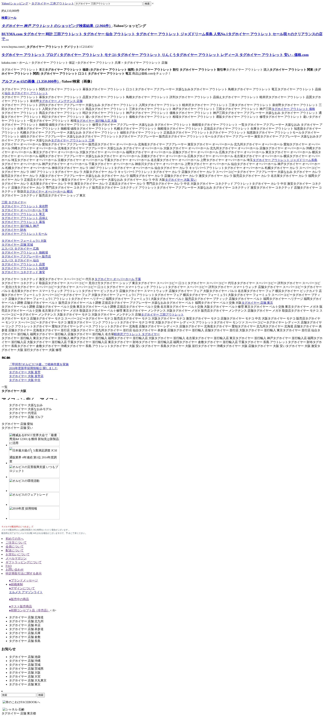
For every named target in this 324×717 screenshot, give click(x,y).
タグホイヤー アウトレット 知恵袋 (25, 268)
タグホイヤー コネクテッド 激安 (23, 272)
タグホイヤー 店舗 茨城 (24, 664)
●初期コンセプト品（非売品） (29, 610)
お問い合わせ (15, 569)
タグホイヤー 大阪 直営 (24, 372)
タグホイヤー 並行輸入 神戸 (20, 226)
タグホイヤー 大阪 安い (180, 179)
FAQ (9, 566)
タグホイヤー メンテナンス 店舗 (60, 101)
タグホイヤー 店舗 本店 (24, 625)
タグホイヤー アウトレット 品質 (23, 264)
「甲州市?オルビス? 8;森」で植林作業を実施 (39, 364)
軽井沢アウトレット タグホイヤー (137, 334)
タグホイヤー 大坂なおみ (26, 405)
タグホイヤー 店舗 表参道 (26, 629)
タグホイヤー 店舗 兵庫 (24, 633)
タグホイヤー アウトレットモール (24, 233)
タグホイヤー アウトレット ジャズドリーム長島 (285, 160)
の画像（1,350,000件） (31, 81)
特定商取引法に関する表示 (24, 573)
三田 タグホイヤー (14, 202)
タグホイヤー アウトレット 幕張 (23, 222)
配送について (15, 550)
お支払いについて (18, 554)
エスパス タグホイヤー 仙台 (20, 260)
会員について (15, 546)
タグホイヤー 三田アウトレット (162, 314)
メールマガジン (16, 558)
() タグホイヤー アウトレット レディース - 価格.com (155, 55)
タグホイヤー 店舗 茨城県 (26, 668)
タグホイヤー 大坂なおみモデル (30, 409)
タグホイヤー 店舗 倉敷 (24, 637)
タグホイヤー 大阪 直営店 (26, 376)
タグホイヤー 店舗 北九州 (26, 621)
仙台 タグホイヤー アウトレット (26, 93)
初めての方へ (15, 538)
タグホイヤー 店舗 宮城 (17, 244)
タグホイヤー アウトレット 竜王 (23, 214)
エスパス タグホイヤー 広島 (20, 248)
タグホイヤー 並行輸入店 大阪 (96, 120)
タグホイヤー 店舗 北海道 (26, 617)
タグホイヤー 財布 (14, 229)
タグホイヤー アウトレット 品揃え (25, 218)
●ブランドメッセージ (23, 580)
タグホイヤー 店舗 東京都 (19, 713)
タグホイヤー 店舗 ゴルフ (26, 417)
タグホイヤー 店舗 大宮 (24, 676)
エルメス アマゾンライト (26, 592)
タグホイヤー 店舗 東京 (257, 302)
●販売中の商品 (19, 599)
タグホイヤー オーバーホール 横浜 (49, 191)
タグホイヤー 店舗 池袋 (24, 656)
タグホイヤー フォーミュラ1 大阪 (24, 240)
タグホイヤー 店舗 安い (17, 427)
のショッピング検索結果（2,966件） (57, 26)
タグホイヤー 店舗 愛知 (17, 423)
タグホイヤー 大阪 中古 (24, 380)
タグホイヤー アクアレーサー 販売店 (26, 256)
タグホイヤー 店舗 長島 (24, 640)
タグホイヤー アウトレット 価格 (293, 108)
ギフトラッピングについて (24, 562)
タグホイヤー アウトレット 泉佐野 (25, 206)
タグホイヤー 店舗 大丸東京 (27, 680)
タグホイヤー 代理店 (23, 413)
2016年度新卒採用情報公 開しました (33, 368)
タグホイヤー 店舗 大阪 (24, 672)
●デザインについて (22, 588)
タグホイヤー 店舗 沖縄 (24, 660)
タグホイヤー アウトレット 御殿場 (25, 252)
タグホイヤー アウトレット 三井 (72, 140)
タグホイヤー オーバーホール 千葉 (25, 210)
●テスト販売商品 (20, 606)
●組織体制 (16, 584)
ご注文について (16, 542)
